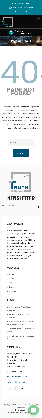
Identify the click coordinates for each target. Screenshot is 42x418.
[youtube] (26, 11)
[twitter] (19, 11)
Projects (12, 287)
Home (11, 274)
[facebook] (15, 11)
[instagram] (22, 11)
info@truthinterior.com (17, 377)
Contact (13, 291)
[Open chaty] (33, 410)
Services (13, 283)
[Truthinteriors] (21, 22)
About (12, 278)
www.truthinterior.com (17, 382)
